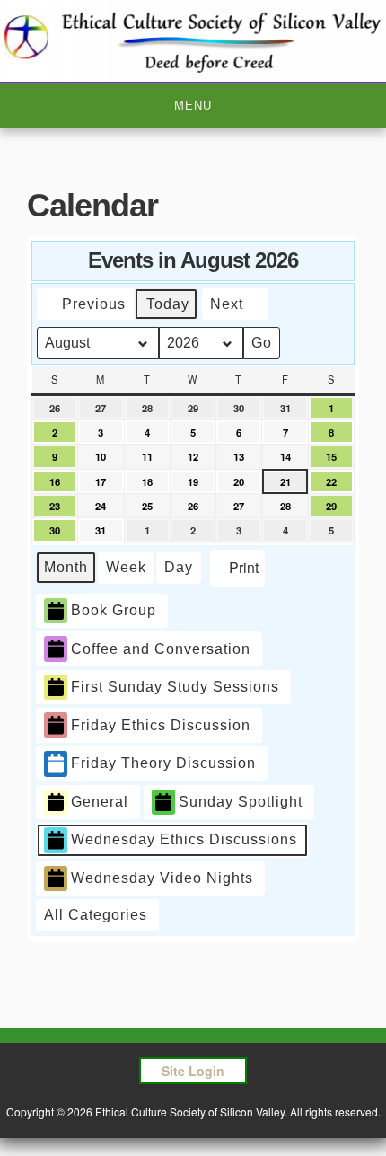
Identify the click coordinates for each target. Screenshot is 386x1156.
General (99, 801)
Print (237, 571)
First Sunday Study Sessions (175, 686)
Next (226, 304)
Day (178, 567)
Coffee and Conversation (160, 649)
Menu (193, 105)
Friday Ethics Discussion (160, 725)
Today (167, 304)
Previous (94, 304)
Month (66, 567)
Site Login (193, 1071)
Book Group (113, 610)
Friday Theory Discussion (163, 763)
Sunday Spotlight (241, 801)
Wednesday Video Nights (162, 878)
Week (126, 567)
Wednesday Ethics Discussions (184, 839)
